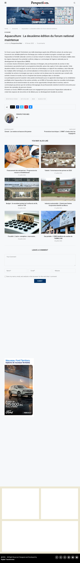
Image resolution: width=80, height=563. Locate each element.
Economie (15, 28)
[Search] (74, 3)
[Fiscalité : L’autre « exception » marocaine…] (22, 222)
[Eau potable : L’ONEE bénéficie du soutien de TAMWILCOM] (58, 222)
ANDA (33, 99)
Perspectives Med (16, 43)
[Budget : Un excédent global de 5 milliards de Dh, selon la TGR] (22, 189)
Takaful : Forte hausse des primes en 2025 (58, 170)
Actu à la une (25, 99)
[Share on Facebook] (17, 107)
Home (6, 28)
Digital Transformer (7, 559)
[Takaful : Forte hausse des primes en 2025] (58, 156)
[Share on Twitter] (22, 107)
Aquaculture (42, 99)
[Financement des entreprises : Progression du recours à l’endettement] (22, 156)
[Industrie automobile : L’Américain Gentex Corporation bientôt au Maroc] (58, 189)
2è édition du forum (11, 99)
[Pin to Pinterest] (26, 107)
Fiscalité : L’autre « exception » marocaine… (22, 236)
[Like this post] (13, 107)
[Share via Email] (30, 107)
